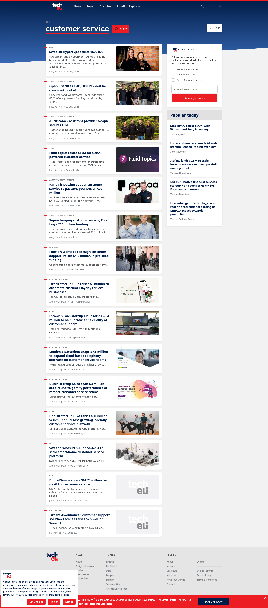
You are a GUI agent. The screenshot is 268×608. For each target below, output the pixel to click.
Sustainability (113, 584)
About (170, 561)
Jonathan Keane (57, 500)
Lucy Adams (55, 71)
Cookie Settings (205, 570)
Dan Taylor (54, 205)
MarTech (53, 47)
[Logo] (58, 6)
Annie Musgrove (57, 301)
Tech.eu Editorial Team (182, 219)
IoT (51, 443)
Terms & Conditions (207, 579)
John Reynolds (178, 134)
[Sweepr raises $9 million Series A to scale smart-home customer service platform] (137, 455)
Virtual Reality (57, 510)
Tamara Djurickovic (180, 173)
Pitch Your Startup (176, 579)
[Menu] (47, 7)
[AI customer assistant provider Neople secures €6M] (137, 128)
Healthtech (111, 566)
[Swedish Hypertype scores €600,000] (137, 58)
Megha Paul (55, 237)
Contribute (172, 570)
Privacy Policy (204, 575)
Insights (106, 6)
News (77, 6)
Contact (171, 584)
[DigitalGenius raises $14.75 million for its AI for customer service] (137, 487)
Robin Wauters (57, 337)
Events (200, 561)
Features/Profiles (58, 279)
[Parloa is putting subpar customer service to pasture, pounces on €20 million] (137, 191)
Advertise (171, 575)
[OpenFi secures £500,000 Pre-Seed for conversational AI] (137, 93)
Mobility (110, 579)
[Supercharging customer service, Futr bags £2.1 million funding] (137, 227)
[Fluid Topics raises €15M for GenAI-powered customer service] (137, 159)
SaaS (51, 148)
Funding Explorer (129, 6)
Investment (55, 247)
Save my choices (195, 98)
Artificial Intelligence (61, 81)
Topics (91, 6)
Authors (171, 566)
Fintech (110, 561)
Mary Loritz (55, 532)
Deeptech (111, 575)
